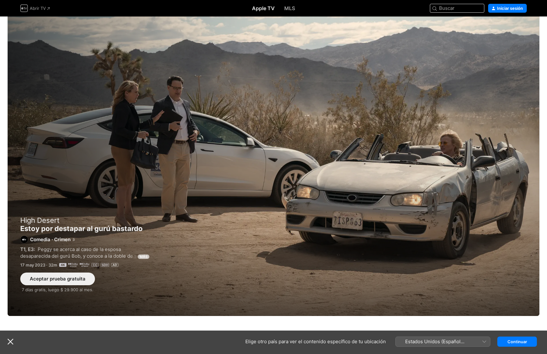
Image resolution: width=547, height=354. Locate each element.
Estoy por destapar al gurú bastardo (273, 166)
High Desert (40, 220)
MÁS (144, 256)
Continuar (517, 341)
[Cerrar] (10, 341)
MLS (289, 8)
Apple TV (263, 8)
